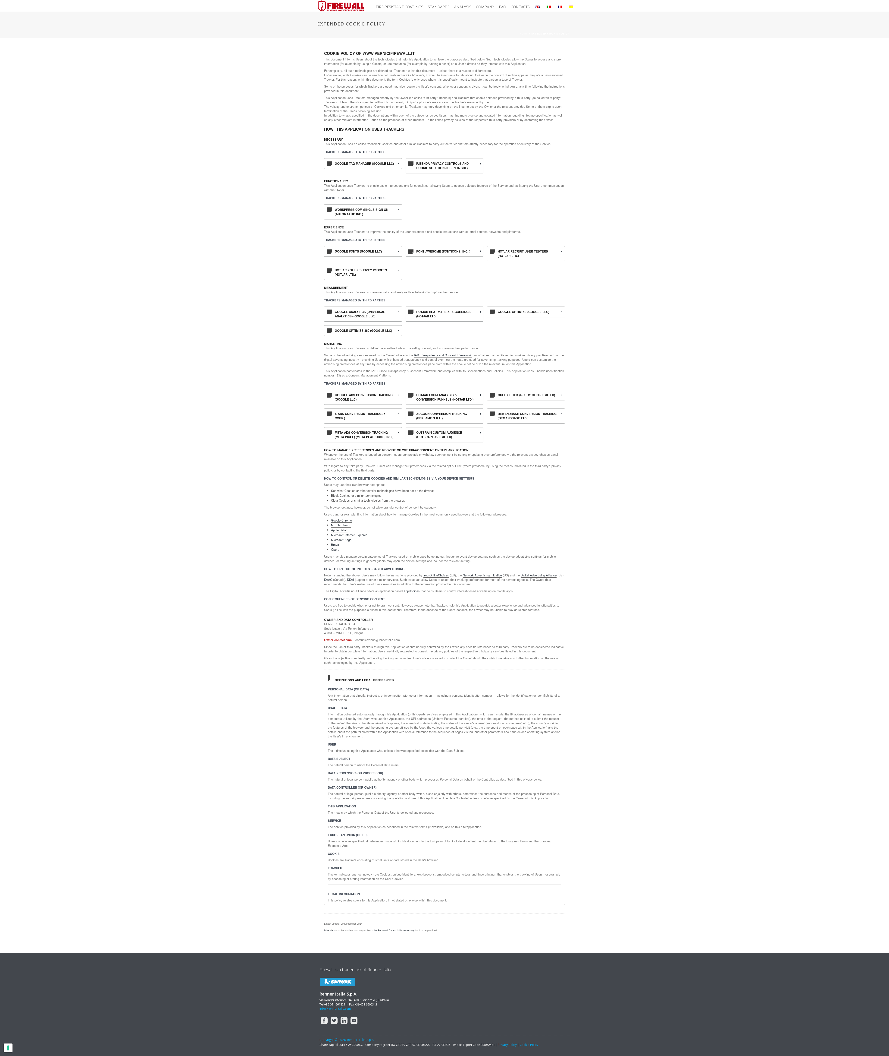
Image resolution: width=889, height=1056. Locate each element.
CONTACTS (520, 6)
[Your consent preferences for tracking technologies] (8, 1047)
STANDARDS (439, 6)
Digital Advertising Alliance (539, 575)
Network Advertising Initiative (482, 575)
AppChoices (412, 591)
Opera (335, 549)
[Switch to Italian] (548, 6)
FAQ (502, 6)
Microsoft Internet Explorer (349, 535)
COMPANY (485, 6)
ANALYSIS (462, 6)
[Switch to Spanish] (570, 6)
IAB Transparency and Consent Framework (443, 355)
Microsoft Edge (341, 539)
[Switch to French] (559, 6)
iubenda (328, 930)
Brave (335, 544)
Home (524, 33)
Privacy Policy (507, 1045)
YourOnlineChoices (436, 575)
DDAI (350, 579)
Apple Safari (339, 530)
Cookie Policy (529, 1045)
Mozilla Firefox (341, 525)
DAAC (328, 579)
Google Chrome (341, 520)
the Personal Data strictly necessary (394, 930)
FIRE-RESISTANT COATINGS (399, 6)
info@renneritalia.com (335, 1008)
